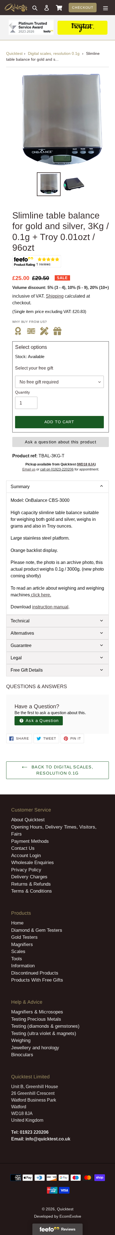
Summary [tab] (20, 486)
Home (17, 923)
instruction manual (50, 606)
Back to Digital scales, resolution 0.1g (61, 770)
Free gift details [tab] (27, 670)
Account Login (26, 855)
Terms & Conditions (31, 891)
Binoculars (22, 1054)
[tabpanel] (57, 554)
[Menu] (105, 7)
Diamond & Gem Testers (36, 930)
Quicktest (14, 53)
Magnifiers (22, 944)
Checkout (82, 8)
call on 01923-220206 (57, 469)
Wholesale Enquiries (32, 862)
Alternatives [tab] (22, 633)
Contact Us (23, 848)
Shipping (55, 296)
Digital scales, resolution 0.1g (54, 53)
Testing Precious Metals (36, 1019)
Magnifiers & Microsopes (37, 1012)
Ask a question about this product (61, 441)
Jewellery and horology (35, 1047)
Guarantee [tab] (21, 645)
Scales (18, 951)
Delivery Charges (29, 876)
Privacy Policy (26, 869)
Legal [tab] (16, 657)
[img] (57, 331)
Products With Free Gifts (37, 980)
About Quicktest (28, 819)
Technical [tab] (20, 620)
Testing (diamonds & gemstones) (45, 1026)
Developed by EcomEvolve (57, 1216)
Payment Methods (30, 841)
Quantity (22, 392)
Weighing (20, 1040)
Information (23, 965)
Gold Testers (24, 937)
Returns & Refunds (31, 884)
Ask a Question (42, 720)
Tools (16, 958)
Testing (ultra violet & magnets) (43, 1033)
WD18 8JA (86, 464)
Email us (28, 469)
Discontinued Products (34, 973)
